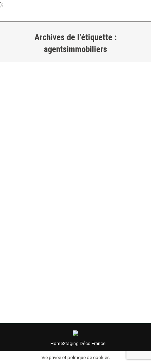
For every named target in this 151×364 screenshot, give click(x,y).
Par (62, 199)
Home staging (30, 199)
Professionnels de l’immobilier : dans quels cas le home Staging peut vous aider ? (70, 176)
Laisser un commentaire (40, 207)
